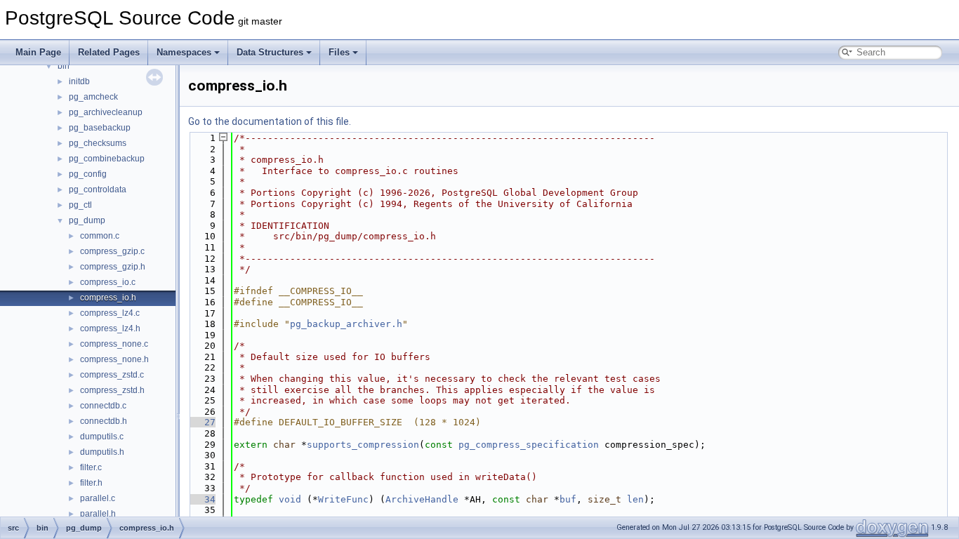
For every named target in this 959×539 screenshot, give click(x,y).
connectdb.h (103, 421)
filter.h (91, 483)
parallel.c (97, 498)
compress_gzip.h (112, 267)
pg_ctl (80, 205)
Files (339, 52)
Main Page (38, 52)
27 (201, 422)
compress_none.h (114, 359)
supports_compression (363, 444)
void (290, 499)
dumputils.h (102, 452)
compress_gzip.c (112, 251)
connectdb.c (103, 406)
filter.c (91, 467)
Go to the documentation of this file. (269, 121)
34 (201, 499)
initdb (79, 81)
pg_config (88, 174)
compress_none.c (114, 344)
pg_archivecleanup (106, 112)
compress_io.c (107, 282)
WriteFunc (343, 499)
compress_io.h (108, 297)
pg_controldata (97, 189)
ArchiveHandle (421, 499)
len (635, 499)
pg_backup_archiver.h (346, 324)
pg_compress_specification (528, 444)
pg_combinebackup (107, 159)
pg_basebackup (100, 128)
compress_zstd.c (112, 375)
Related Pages (109, 52)
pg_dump (87, 220)
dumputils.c (102, 436)
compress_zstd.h (112, 390)
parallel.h (98, 514)
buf (568, 499)
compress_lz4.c (110, 313)
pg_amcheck (93, 97)
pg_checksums (97, 143)
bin (64, 66)
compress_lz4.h (110, 328)
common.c (99, 236)
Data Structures (270, 52)
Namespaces (184, 52)
